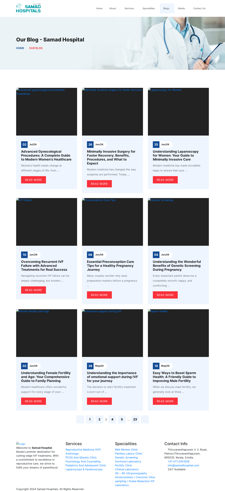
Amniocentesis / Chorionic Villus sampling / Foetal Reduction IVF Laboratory (135, 481)
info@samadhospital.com (183, 465)
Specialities (148, 8)
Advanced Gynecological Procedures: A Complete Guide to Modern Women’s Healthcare (46, 155)
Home (99, 8)
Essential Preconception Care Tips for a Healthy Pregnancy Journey (110, 266)
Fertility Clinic (123, 465)
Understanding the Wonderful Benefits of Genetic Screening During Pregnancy (177, 266)
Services (129, 8)
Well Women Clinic (126, 449)
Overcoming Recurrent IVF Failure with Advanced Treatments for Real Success (44, 266)
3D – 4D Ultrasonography (131, 473)
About (112, 8)
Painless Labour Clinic (128, 453)
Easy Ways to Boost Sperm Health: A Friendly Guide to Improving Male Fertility (174, 377)
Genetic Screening (126, 457)
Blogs (166, 8)
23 (135, 419)
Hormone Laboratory (128, 461)
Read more (33, 179)
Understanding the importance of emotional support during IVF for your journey (112, 377)
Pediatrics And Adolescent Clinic (86, 465)
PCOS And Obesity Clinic (81, 457)
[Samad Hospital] (28, 8)
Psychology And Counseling (83, 461)
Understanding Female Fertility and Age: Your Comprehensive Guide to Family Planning (46, 377)
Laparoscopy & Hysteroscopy (84, 469)
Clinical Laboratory (127, 469)
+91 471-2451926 (178, 461)
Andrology (72, 453)
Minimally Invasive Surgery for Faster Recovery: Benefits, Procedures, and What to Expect (111, 157)
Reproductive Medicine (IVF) (83, 449)
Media (181, 8)
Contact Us (199, 8)
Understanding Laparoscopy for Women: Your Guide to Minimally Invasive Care (176, 155)
